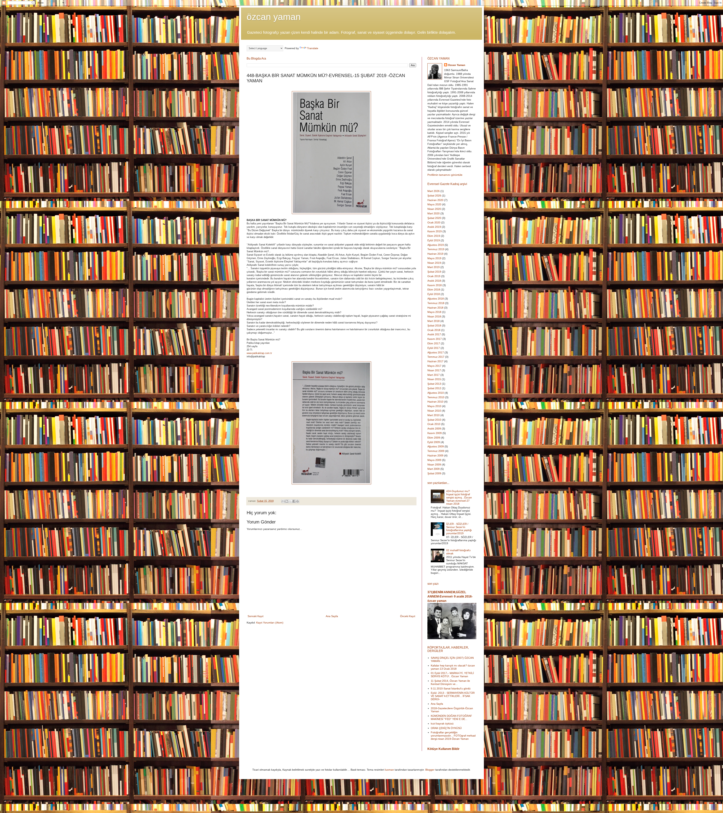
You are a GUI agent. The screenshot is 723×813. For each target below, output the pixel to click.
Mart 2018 (433, 320)
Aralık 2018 (434, 280)
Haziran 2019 (435, 253)
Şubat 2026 (434, 195)
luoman (389, 769)
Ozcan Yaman (456, 64)
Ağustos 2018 (435, 298)
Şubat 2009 (434, 473)
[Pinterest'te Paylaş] (297, 501)
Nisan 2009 (434, 464)
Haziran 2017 (435, 361)
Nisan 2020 (434, 208)
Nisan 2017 (434, 370)
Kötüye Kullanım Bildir (443, 748)
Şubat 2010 (434, 419)
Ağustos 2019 (435, 244)
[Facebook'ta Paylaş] (294, 501)
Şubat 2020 (434, 217)
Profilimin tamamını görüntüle (444, 174)
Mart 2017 (433, 374)
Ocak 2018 (433, 330)
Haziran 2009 (435, 455)
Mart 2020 (433, 213)
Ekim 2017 (433, 343)
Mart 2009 (433, 468)
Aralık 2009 (434, 428)
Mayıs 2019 (434, 258)
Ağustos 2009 (435, 446)
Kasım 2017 (434, 338)
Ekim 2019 (433, 235)
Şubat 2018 (434, 325)
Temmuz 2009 (435, 450)
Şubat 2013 (434, 383)
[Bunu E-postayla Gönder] (283, 501)
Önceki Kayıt (407, 616)
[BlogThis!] (287, 501)
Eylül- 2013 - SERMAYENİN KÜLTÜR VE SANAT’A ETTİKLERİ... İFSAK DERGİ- (453, 696)
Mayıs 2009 (434, 460)
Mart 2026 (433, 191)
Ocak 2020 (433, 222)
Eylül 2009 (433, 442)
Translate (312, 48)
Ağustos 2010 (435, 392)
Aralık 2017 (434, 334)
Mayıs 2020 (434, 204)
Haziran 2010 (435, 401)
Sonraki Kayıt (255, 616)
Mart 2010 (433, 415)
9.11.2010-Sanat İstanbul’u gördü (451, 688)
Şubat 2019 (434, 271)
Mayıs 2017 (434, 365)
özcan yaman (274, 17)
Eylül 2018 (433, 294)
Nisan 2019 (434, 262)
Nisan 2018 (434, 316)
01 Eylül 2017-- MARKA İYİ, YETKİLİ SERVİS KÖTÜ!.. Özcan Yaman (452, 675)
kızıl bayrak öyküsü (442, 723)
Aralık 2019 (434, 226)
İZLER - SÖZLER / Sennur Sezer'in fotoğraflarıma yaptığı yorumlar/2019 (459, 528)
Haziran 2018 (435, 307)
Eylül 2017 (433, 347)
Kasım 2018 (434, 285)
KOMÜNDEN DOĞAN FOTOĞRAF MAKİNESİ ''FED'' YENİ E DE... (451, 717)
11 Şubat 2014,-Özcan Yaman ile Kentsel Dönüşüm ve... (450, 682)
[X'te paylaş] (290, 501)
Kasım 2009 (434, 433)
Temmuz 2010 (435, 397)
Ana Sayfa (332, 616)
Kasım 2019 (434, 231)
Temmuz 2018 (435, 303)
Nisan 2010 (434, 410)
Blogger (430, 769)
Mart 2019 (433, 267)
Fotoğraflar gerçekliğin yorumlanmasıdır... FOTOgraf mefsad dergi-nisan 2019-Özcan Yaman (453, 735)
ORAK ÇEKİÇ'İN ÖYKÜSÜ (446, 728)
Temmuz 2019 (435, 249)
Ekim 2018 (433, 289)
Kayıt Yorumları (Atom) (269, 622)
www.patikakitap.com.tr (259, 353)
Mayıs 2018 (434, 311)
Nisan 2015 (434, 379)
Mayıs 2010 (434, 406)
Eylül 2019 (433, 240)
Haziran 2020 (435, 200)
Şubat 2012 (434, 388)
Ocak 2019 (433, 276)
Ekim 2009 (433, 437)
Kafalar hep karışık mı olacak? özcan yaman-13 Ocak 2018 (453, 667)
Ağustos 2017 (435, 352)
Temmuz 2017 (435, 356)
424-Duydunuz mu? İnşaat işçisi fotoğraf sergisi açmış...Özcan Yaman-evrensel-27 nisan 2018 (459, 497)
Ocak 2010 (433, 424)
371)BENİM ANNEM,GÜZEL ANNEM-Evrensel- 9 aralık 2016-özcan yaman (450, 596)
